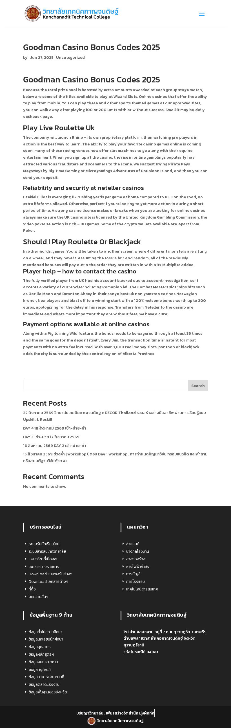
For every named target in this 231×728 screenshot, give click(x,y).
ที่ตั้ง (32, 589)
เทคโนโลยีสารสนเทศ (142, 589)
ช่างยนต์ (132, 544)
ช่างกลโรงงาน (137, 551)
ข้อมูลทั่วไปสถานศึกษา (45, 632)
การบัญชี (133, 574)
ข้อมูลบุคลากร (40, 647)
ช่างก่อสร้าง (135, 559)
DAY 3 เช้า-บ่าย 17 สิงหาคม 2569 (51, 437)
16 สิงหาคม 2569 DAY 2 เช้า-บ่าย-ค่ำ (54, 446)
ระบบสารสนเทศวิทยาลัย (47, 551)
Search (198, 386)
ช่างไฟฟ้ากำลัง (137, 567)
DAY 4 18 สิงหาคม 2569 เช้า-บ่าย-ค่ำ (54, 428)
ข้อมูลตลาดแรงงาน (44, 684)
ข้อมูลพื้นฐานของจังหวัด (48, 692)
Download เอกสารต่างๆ (48, 582)
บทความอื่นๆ (38, 597)
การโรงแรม (135, 582)
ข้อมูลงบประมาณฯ (43, 662)
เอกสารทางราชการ (44, 567)
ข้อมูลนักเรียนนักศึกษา (46, 639)
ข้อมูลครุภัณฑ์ (40, 670)
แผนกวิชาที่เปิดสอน (44, 559)
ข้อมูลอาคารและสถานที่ (46, 677)
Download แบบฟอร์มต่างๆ (50, 574)
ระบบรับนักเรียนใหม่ (44, 544)
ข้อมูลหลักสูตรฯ (41, 654)
